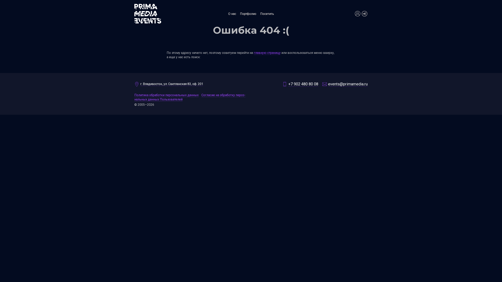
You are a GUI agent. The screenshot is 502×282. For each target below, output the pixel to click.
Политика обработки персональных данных (166, 95)
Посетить (267, 14)
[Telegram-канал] (364, 14)
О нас (232, 14)
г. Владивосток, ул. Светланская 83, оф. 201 (171, 84)
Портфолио (248, 14)
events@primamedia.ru (348, 84)
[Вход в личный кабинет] (357, 14)
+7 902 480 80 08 (303, 84)
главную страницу (267, 53)
